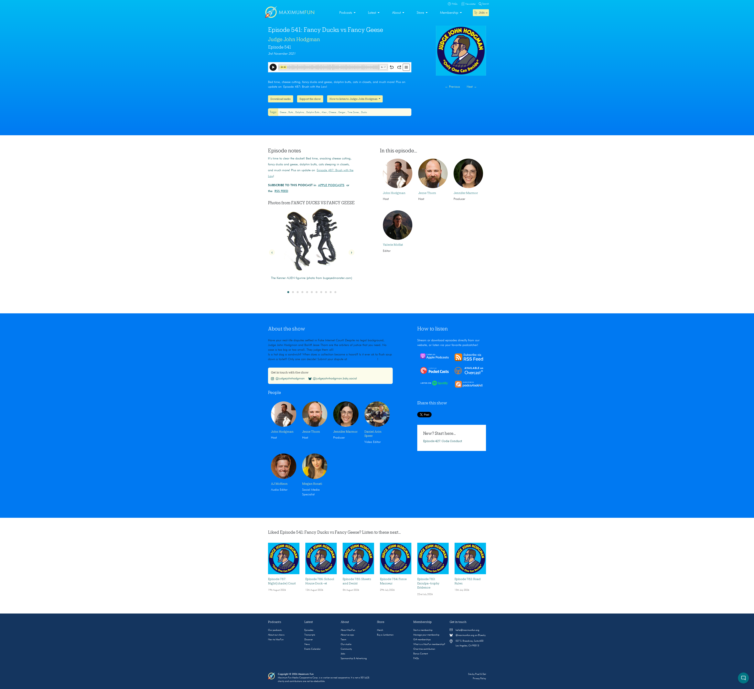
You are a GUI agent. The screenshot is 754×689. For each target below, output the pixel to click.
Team (343, 639)
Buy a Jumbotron (385, 635)
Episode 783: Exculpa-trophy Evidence (428, 583)
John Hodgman (394, 193)
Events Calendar (312, 649)
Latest (372, 13)
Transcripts (309, 635)
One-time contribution (424, 649)
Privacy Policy (479, 678)
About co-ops (347, 635)
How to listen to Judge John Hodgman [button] (353, 98)
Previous (452, 86)
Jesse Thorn (427, 193)
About (396, 13)
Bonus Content (420, 654)
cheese (333, 112)
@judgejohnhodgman (290, 378)
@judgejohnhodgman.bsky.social (335, 378)
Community (346, 649)
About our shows (276, 635)
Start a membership (423, 630)
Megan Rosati (312, 484)
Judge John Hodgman (294, 39)
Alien (324, 112)
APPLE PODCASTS (331, 185)
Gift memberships (422, 639)
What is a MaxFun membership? (429, 644)
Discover (308, 639)
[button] (288, 292)
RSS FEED (281, 191)
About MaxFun (348, 630)
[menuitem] (347, 13)
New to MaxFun (276, 639)
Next (472, 86)
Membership (449, 13)
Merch (380, 630)
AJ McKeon (279, 484)
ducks (364, 112)
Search (485, 4)
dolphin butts (313, 112)
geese (283, 112)
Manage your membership (426, 635)
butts (291, 112)
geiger (342, 112)
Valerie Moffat (393, 245)
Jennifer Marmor (466, 193)
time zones (354, 112)
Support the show (310, 98)
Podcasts (345, 13)
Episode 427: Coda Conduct (442, 441)
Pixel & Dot (480, 674)
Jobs (343, 654)
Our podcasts (275, 630)
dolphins (300, 112)
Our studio (346, 644)
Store (420, 13)
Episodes (308, 630)
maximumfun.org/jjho (363, 359)
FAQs (416, 658)
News (307, 644)
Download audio (280, 98)
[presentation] (272, 252)
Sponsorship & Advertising (354, 658)
